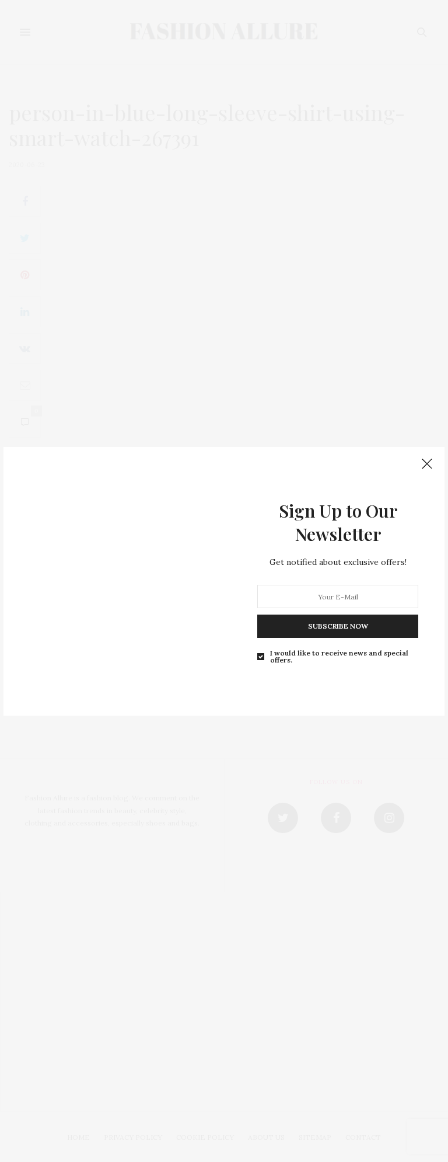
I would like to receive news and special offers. (339, 657)
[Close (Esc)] (427, 464)
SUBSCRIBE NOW (338, 626)
